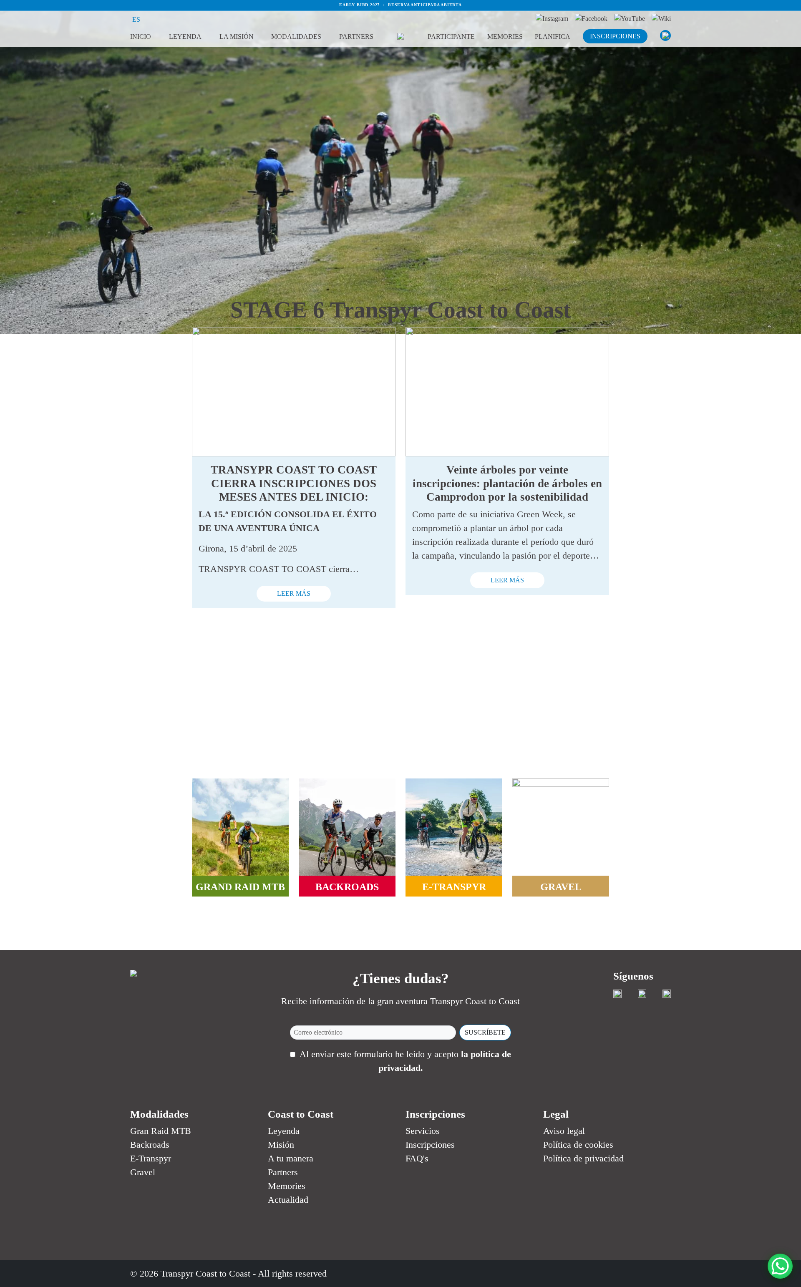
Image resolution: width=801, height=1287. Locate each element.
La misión (236, 36)
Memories (505, 36)
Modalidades (296, 36)
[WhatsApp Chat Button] (780, 1266)
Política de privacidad (583, 1158)
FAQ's (417, 1158)
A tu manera (290, 1158)
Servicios (423, 1131)
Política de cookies (578, 1144)
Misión (281, 1144)
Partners (356, 36)
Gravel (142, 1172)
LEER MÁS (293, 593)
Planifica (552, 36)
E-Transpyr (150, 1158)
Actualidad (288, 1199)
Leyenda (185, 36)
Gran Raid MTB (160, 1131)
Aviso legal (564, 1131)
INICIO (140, 36)
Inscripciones (430, 1144)
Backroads (149, 1144)
